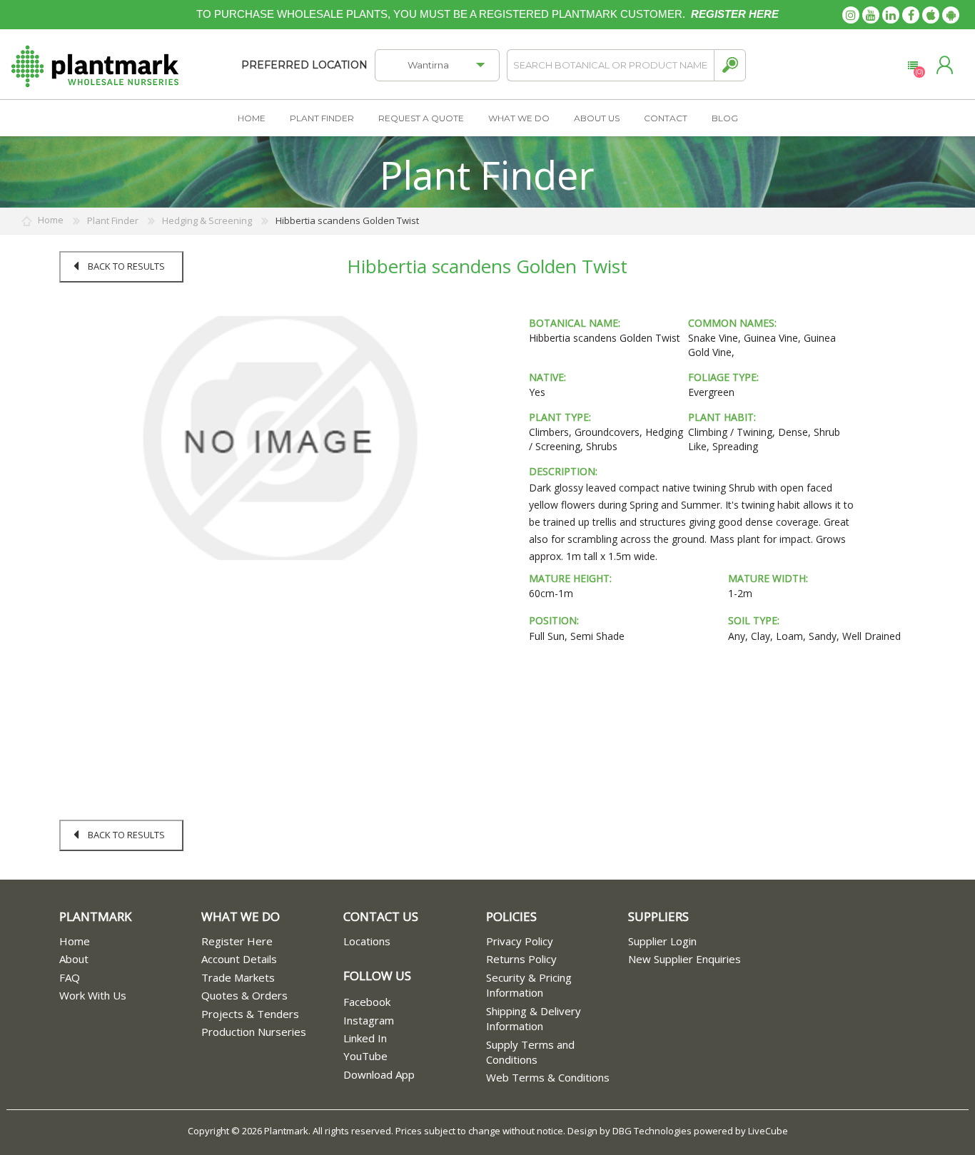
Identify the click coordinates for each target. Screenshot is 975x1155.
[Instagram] (850, 15)
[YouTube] (870, 15)
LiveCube (768, 1130)
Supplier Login (662, 941)
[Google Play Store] (950, 15)
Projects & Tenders (250, 1014)
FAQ (69, 977)
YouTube (365, 1056)
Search (730, 65)
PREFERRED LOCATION (304, 64)
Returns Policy (521, 959)
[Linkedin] (890, 15)
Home (74, 941)
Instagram (368, 1020)
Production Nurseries (253, 1031)
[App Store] (930, 15)
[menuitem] (130, 941)
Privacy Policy (519, 941)
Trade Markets (238, 977)
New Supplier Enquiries (684, 959)
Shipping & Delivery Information (533, 1018)
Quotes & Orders (244, 995)
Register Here (237, 941)
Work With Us (92, 995)
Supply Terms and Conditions (530, 1052)
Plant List (912, 65)
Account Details (239, 959)
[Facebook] (910, 15)
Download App (379, 1074)
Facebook (366, 1001)
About (74, 959)
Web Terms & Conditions (548, 1077)
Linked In (365, 1038)
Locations (366, 941)
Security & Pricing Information (529, 984)
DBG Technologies (652, 1130)
